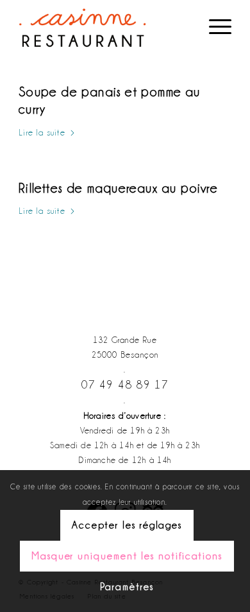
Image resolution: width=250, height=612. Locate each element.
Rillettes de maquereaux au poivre (118, 188)
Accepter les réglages (127, 525)
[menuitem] (213, 25)
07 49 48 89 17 (125, 384)
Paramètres (126, 587)
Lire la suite (42, 132)
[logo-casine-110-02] (103, 25)
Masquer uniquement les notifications (126, 556)
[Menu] (213, 25)
